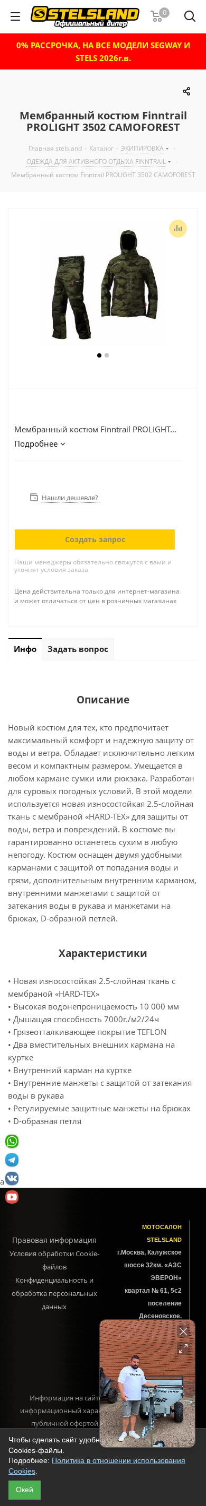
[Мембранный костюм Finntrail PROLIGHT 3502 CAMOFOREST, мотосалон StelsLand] (103, 285)
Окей (24, 1489)
